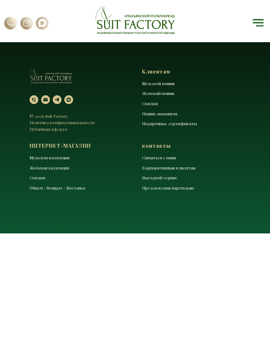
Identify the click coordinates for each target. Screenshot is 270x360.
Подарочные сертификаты (169, 123)
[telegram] (57, 99)
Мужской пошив (158, 83)
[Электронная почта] (45, 99)
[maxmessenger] (68, 99)
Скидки (150, 103)
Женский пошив (158, 93)
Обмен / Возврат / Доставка (57, 188)
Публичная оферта (48, 129)
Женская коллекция (49, 168)
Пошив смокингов (160, 113)
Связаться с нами (159, 157)
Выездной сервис (159, 177)
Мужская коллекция (50, 157)
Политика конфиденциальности (62, 122)
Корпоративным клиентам (168, 168)
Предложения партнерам (168, 188)
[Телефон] (34, 99)
